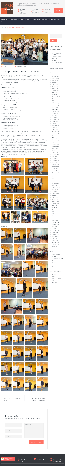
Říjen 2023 (54, 136)
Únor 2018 (55, 238)
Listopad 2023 (55, 134)
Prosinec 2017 (55, 242)
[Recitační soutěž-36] (24, 288)
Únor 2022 (55, 168)
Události (54, 265)
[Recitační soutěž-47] (26, 217)
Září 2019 (54, 207)
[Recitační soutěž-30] (6, 384)
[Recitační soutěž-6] (37, 252)
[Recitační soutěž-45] (5, 217)
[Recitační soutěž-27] (18, 369)
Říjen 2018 (54, 226)
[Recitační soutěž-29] (42, 369)
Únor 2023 (55, 148)
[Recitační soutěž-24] (18, 353)
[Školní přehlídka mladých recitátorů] (24, 49)
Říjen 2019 (54, 205)
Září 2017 (54, 247)
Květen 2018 (55, 232)
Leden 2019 (55, 220)
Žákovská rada (56, 267)
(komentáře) (56, 279)
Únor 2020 (55, 197)
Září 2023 (54, 138)
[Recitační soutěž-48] (40, 217)
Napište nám (41, 460)
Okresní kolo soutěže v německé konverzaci (37, 399)
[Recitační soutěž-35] (20, 235)
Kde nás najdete (24, 460)
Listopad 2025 (55, 90)
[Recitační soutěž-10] (8, 288)
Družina (54, 256)
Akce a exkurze (56, 254)
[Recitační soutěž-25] (30, 353)
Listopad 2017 (55, 244)
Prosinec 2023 (55, 131)
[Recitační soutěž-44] (37, 202)
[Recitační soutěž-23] (6, 353)
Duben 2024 (55, 123)
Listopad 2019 (55, 203)
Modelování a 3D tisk (57, 258)
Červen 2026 (55, 76)
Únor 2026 (55, 84)
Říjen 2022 (54, 156)
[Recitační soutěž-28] (30, 369)
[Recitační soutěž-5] (19, 252)
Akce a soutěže (25, 19)
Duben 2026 (55, 80)
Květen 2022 (55, 162)
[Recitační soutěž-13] (29, 306)
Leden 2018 (55, 240)
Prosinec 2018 (55, 222)
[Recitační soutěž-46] (15, 217)
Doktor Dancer (56, 59)
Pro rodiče (14, 19)
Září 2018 (54, 228)
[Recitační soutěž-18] (42, 322)
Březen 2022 (55, 166)
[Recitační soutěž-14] (42, 306)
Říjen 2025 (54, 92)
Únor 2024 (55, 127)
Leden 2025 (55, 109)
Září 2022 (54, 158)
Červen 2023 (55, 140)
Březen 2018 (55, 236)
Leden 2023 (55, 150)
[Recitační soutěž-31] (30, 384)
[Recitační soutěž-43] (20, 202)
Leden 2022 (55, 170)
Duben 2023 (55, 144)
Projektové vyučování (57, 261)
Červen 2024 (55, 119)
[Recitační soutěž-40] (12, 184)
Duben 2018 (55, 234)
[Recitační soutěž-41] (36, 184)
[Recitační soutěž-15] (6, 322)
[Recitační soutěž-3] (37, 235)
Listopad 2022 (55, 154)
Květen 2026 (55, 78)
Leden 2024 (55, 129)
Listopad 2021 (55, 175)
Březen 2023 (55, 146)
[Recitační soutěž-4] (7, 252)
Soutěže (12, 66)
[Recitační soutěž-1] (42, 353)
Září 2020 (54, 191)
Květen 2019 (55, 212)
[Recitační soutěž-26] (6, 369)
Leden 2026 (55, 86)
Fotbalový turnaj (56, 56)
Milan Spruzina (22, 66)
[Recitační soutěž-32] (42, 384)
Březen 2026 (55, 82)
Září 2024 (54, 117)
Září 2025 (54, 94)
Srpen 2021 (55, 181)
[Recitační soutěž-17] (30, 322)
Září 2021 (54, 179)
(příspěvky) (56, 277)
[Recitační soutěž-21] (30, 338)
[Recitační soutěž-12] (11, 306)
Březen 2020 (55, 195)
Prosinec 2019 (55, 201)
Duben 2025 (55, 103)
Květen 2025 (55, 101)
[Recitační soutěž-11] (40, 288)
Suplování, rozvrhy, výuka (40, 19)
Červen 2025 (55, 99)
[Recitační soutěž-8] (29, 269)
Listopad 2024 (55, 113)
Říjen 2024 (54, 115)
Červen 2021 (55, 183)
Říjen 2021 (54, 177)
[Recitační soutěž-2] (7, 235)
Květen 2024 (55, 121)
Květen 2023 (55, 142)
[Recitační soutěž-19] (6, 338)
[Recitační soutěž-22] (42, 338)
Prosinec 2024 (55, 111)
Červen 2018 (55, 230)
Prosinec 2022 (55, 152)
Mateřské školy (55, 19)
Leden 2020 (55, 199)
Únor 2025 (55, 107)
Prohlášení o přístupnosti (57, 460)
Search (53, 40)
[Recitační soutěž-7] (11, 269)
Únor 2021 (54, 185)
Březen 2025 (55, 105)
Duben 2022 (55, 164)
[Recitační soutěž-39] (36, 166)
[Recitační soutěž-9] (42, 269)
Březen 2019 (55, 216)
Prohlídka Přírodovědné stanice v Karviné (57, 62)
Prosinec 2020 (56, 187)
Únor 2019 (54, 218)
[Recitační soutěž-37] (18, 384)
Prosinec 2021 (55, 173)
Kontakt (58, 10)
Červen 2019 (55, 210)
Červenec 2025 (56, 97)
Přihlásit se (54, 275)
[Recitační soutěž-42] (7, 202)
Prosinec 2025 (55, 88)
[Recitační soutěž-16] (18, 322)
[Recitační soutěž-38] (12, 166)
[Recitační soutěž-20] (18, 338)
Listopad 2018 (55, 224)
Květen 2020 (55, 193)
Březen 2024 (55, 125)
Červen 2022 (55, 160)
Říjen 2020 (55, 189)
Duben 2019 (55, 214)
